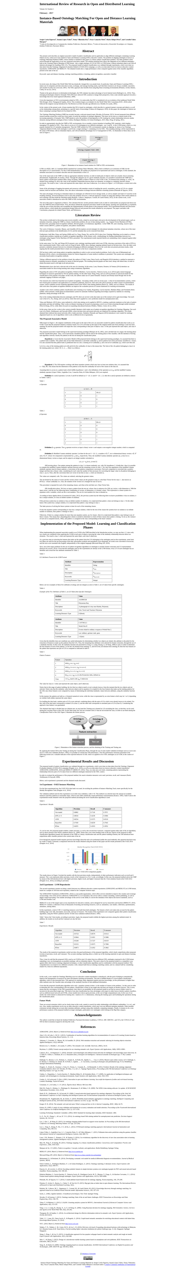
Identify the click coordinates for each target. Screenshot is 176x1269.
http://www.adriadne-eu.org (79, 1032)
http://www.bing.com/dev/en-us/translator (88, 1155)
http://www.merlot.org (76, 1151)
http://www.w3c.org (71, 1224)
